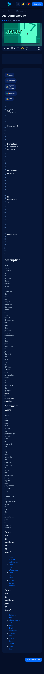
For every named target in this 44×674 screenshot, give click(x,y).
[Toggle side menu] (3, 4)
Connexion (37, 4)
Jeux (3, 11)
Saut (9, 11)
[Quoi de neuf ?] (23, 4)
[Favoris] (28, 4)
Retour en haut (34, 660)
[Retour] (27, 48)
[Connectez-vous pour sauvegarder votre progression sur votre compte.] (22, 48)
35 (8, 48)
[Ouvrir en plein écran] (39, 48)
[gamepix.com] (9, 4)
